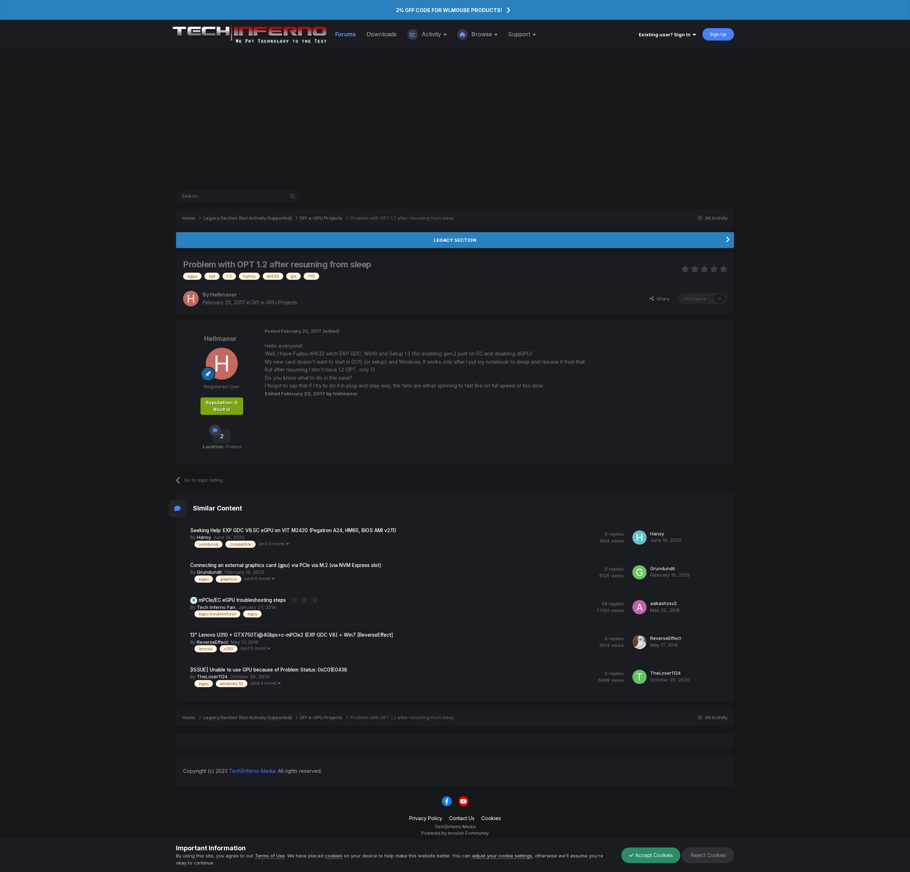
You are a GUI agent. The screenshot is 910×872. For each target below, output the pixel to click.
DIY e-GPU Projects (274, 302)
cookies (333, 855)
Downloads (381, 34)
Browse (482, 34)
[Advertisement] (455, 119)
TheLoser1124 (212, 676)
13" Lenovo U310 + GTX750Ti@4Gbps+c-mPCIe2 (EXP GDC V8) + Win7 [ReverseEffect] (291, 635)
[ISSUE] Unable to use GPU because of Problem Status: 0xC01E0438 (268, 670)
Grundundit (209, 572)
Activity (431, 34)
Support (520, 34)
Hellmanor (223, 294)
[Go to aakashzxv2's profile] (639, 607)
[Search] (292, 196)
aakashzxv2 (663, 603)
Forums (345, 34)
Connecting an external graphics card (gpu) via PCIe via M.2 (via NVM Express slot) (285, 565)
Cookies (491, 818)
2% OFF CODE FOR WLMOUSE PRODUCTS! (449, 10)
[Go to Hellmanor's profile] (191, 298)
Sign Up (718, 34)
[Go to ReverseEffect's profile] (639, 642)
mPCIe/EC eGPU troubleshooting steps (243, 600)
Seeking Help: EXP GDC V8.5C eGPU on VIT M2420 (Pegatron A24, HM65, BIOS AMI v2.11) (293, 530)
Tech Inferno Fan (216, 607)
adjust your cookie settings (502, 855)
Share (662, 298)
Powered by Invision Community (455, 833)
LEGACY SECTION (455, 240)
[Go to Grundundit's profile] (639, 572)
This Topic (263, 196)
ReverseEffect (212, 642)
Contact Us (462, 818)
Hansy (203, 537)
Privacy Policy (425, 818)
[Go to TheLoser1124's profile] (639, 677)
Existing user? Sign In (666, 34)
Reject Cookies (708, 855)
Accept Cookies (653, 855)
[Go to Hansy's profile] (639, 537)
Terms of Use (270, 855)
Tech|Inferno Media (252, 771)
